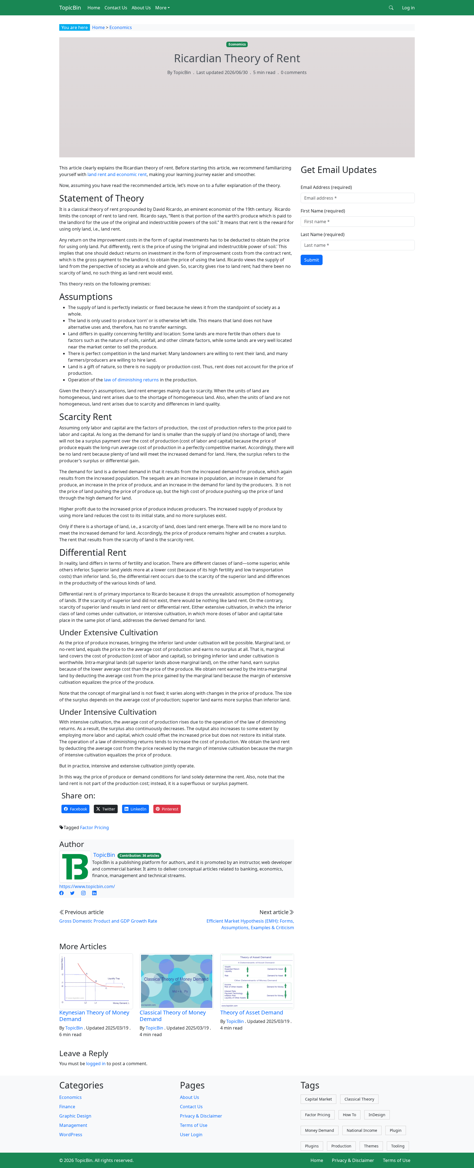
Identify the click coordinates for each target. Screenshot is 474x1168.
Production (341, 1146)
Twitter (108, 809)
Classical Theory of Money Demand (173, 1016)
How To (349, 1114)
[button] (391, 7)
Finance (67, 1107)
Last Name (323, 234)
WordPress (70, 1135)
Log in (408, 8)
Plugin (396, 1130)
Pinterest (170, 809)
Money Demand (319, 1130)
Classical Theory (359, 1099)
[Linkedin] (94, 893)
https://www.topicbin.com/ (87, 886)
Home (94, 8)
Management (73, 1125)
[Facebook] (61, 893)
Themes (371, 1146)
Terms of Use (193, 1125)
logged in (96, 1064)
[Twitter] (72, 893)
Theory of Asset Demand (251, 1012)
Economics (120, 27)
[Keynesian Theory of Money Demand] (96, 981)
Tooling (398, 1146)
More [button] (161, 8)
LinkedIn (138, 809)
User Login (191, 1135)
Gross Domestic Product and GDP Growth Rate (108, 921)
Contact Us (116, 8)
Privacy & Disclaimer (201, 1116)
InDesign (377, 1114)
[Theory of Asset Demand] (257, 981)
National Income (362, 1130)
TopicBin (70, 7)
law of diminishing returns (131, 380)
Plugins (312, 1146)
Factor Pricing (94, 827)
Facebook (78, 809)
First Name (323, 211)
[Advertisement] (237, 121)
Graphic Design (75, 1116)
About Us (141, 8)
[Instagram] (83, 893)
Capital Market (318, 1099)
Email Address (326, 187)
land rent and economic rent (117, 174)
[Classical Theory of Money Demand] (176, 981)
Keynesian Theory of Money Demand (94, 1016)
